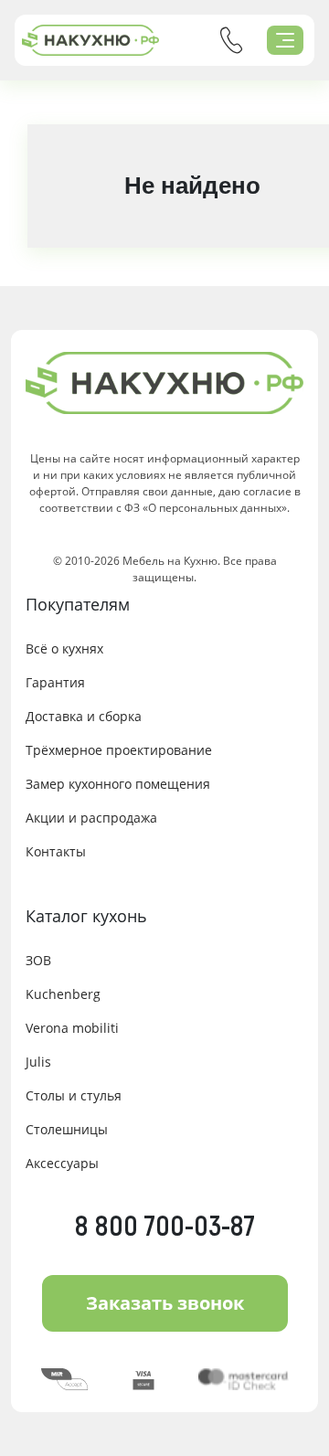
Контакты (56, 851)
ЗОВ (38, 960)
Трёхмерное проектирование (119, 750)
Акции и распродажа (91, 817)
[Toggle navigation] (285, 40)
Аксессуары (62, 1163)
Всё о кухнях (64, 648)
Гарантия (55, 682)
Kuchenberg (63, 994)
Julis (38, 1061)
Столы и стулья (74, 1095)
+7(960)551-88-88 (231, 40)
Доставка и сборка (84, 716)
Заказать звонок (165, 1303)
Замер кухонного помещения (118, 783)
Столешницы (67, 1129)
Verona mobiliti (72, 1027)
